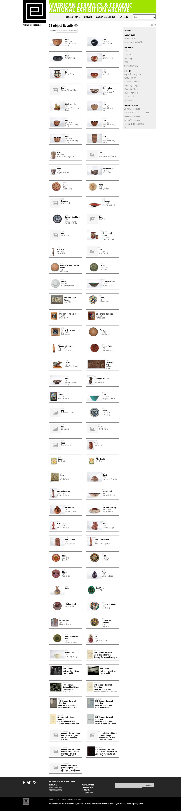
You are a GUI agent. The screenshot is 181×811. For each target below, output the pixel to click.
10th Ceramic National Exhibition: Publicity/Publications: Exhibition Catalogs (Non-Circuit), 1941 (64, 705)
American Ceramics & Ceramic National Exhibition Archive (90, 7)
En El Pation (64, 620)
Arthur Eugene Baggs (131, 85)
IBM (125, 127)
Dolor (62, 475)
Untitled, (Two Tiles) (70, 298)
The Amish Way (110, 363)
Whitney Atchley (130, 77)
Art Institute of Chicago (132, 108)
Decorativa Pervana (106, 621)
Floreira (105, 475)
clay (125, 50)
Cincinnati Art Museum (132, 116)
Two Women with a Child (69, 314)
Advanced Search (106, 17)
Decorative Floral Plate (72, 637)
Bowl (67, 39)
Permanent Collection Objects (134, 42)
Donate (56, 799)
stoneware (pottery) (131, 65)
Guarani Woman (63, 491)
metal (126, 61)
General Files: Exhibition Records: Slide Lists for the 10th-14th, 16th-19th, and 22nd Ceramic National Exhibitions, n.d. (65, 753)
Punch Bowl (69, 652)
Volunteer (70, 799)
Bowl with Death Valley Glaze (69, 266)
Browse (88, 17)
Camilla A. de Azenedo (132, 81)
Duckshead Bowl (108, 281)
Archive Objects (129, 38)
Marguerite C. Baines (131, 89)
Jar (103, 55)
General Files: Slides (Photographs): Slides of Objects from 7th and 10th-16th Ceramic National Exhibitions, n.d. (65, 770)
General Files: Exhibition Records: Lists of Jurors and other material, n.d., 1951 (70, 736)
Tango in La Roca (109, 604)
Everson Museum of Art (132, 120)
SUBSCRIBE (63, 799)
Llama (100, 217)
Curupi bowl (107, 491)
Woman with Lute (65, 346)
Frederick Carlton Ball (131, 92)
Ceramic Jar (69, 507)
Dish (104, 556)
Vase (104, 136)
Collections (73, 17)
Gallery (124, 17)
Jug (62, 410)
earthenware (128, 54)
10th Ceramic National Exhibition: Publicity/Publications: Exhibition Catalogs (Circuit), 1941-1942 (100, 705)
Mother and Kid (71, 104)
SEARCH (51, 799)
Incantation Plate (72, 217)
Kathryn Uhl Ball (129, 96)
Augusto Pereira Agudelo (132, 74)
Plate (65, 185)
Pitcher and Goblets (107, 234)
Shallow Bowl (107, 88)
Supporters (77, 799)
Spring (67, 362)
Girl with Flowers (68, 330)
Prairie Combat (108, 168)
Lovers (104, 523)
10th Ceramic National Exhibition (66, 31)
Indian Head (70, 539)
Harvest (61, 394)
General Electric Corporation (134, 123)
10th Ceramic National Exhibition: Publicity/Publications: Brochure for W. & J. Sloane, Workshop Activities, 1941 (102, 721)
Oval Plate (100, 588)
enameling (128, 58)
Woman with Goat (101, 539)
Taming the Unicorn (102, 378)
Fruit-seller (61, 523)
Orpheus (60, 249)
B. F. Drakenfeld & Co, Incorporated (136, 112)
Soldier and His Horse (104, 314)
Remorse (64, 201)
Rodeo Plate (107, 346)
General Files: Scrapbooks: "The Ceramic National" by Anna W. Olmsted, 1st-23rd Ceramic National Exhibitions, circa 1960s (102, 753)
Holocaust (106, 201)
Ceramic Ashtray (109, 507)
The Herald (100, 459)
